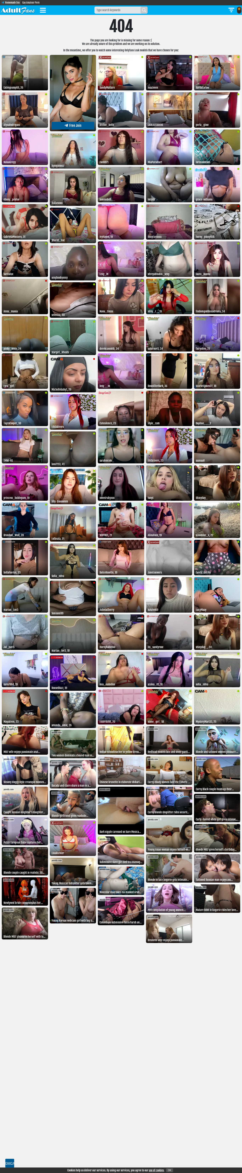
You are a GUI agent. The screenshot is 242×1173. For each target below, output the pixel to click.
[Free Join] (73, 130)
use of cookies (156, 1170)
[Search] (144, 10)
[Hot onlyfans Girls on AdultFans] (17, 10)
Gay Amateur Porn (31, 2)
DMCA (9, 1163)
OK (169, 1170)
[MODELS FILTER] (231, 10)
